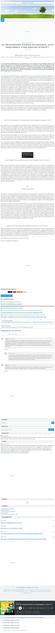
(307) (5, 510)
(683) (7, 508)
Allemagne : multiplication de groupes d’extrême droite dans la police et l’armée (23, 539)
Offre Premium (33, 591)
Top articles (43, 590)
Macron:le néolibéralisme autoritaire (11, 523)
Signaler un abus (6, 591)
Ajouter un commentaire (12, 334)
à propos (37, 612)
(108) (8, 511)
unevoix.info (27, 3)
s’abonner (21, 612)
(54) (9, 514)
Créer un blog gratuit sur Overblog (32, 590)
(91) (4, 513)
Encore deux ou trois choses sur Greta (11, 528)
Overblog (36, 587)
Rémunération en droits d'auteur (22, 591)
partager (29, 612)
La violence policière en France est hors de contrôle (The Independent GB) (21, 533)
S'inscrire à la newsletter (7, 295)
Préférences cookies (27, 592)
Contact (48, 590)
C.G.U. (13, 591)
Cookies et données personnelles (44, 591)
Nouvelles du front (27, 42)
